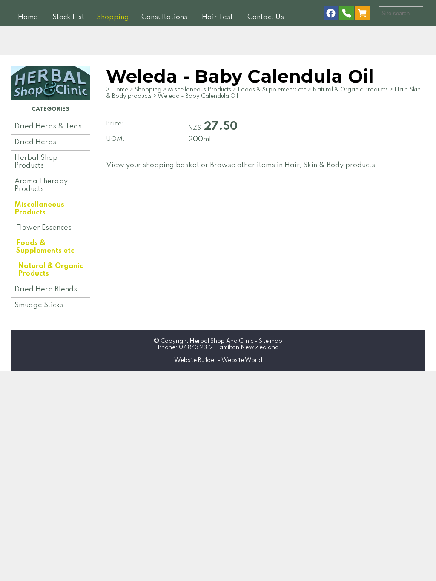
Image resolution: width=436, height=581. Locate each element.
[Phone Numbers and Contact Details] (346, 14)
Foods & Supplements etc (45, 246)
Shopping (113, 17)
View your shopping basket (152, 165)
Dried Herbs (35, 142)
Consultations (164, 17)
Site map (270, 341)
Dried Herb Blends (45, 289)
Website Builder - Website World (218, 360)
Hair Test (217, 17)
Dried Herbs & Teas (48, 126)
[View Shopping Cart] (364, 14)
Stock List (68, 17)
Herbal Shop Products (35, 161)
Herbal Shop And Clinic (221, 341)
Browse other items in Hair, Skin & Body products (292, 165)
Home (28, 17)
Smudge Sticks (38, 305)
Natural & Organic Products (50, 269)
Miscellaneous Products (39, 208)
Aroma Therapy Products (41, 185)
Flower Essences (44, 227)
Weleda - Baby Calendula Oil (198, 96)
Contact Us (265, 17)
